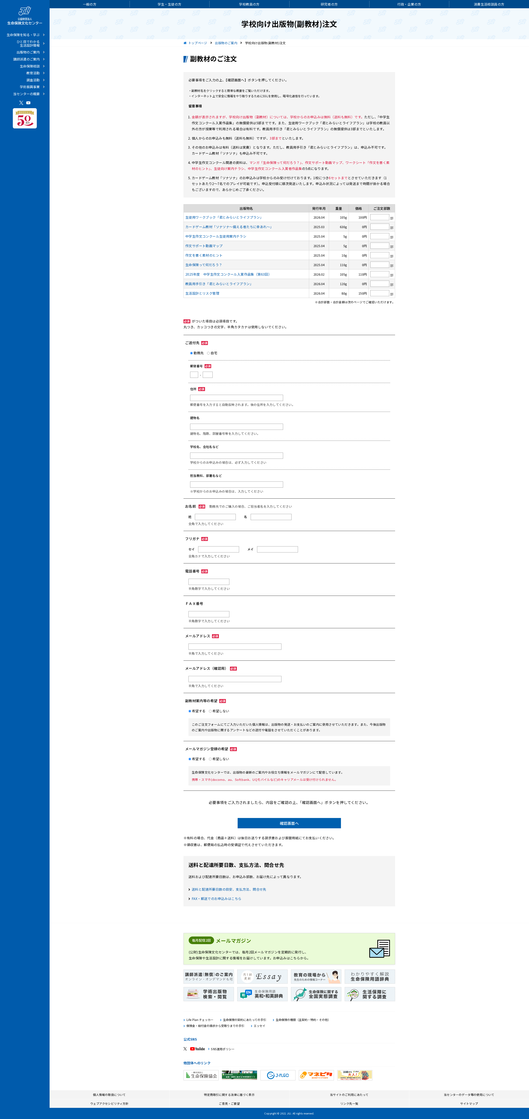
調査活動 (33, 79)
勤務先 (199, 352)
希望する (199, 710)
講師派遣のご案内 (26, 59)
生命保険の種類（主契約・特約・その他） (303, 1020)
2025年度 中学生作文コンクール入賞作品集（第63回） (228, 274)
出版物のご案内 (28, 52)
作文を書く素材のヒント (204, 255)
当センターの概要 (26, 93)
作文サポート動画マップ (204, 245)
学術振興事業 (30, 86)
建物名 (195, 418)
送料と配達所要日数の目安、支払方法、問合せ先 (229, 889)
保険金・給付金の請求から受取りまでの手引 (215, 1026)
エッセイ (259, 1026)
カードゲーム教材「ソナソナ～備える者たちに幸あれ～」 (229, 226)
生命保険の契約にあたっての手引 (244, 1020)
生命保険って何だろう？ (203, 264)
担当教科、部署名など (206, 475)
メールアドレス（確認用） (210, 668)
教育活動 (33, 72)
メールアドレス (201, 635)
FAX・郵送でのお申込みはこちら (216, 898)
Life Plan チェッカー (199, 1020)
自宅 (214, 352)
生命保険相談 (30, 66)
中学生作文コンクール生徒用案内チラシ (215, 236)
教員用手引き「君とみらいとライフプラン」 (219, 283)
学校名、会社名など (204, 447)
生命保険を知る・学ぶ (23, 34)
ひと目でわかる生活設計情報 (28, 43)
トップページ (197, 43)
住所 (197, 389)
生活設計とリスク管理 (202, 293)
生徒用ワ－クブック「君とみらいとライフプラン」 (224, 217)
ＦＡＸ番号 (194, 603)
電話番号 (196, 571)
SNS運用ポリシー (223, 1049)
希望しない (220, 710)
